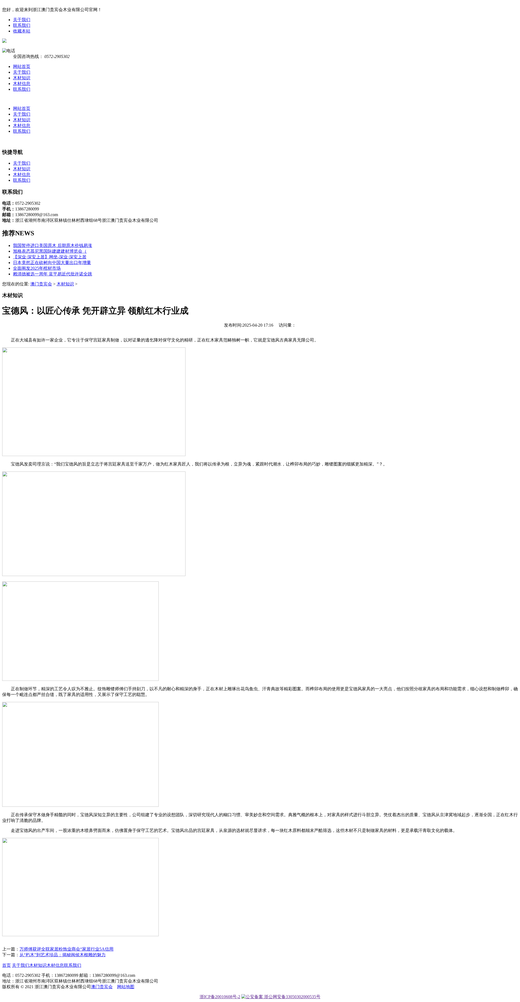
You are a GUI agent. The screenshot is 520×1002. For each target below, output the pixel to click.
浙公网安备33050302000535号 (291, 996)
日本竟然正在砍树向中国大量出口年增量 (52, 262)
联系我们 (21, 25)
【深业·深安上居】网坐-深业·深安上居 (49, 257)
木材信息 (21, 83)
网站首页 (21, 66)
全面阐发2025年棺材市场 (37, 268)
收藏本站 (21, 31)
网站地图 (125, 986)
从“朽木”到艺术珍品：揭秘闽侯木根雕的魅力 (63, 954)
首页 (6, 965)
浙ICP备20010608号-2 (220, 996)
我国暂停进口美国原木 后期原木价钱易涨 (52, 245)
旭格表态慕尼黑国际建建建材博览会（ (50, 251)
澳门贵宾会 (41, 284)
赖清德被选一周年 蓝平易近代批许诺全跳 (52, 274)
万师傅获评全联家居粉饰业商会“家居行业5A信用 (66, 949)
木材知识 (21, 78)
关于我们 (21, 19)
